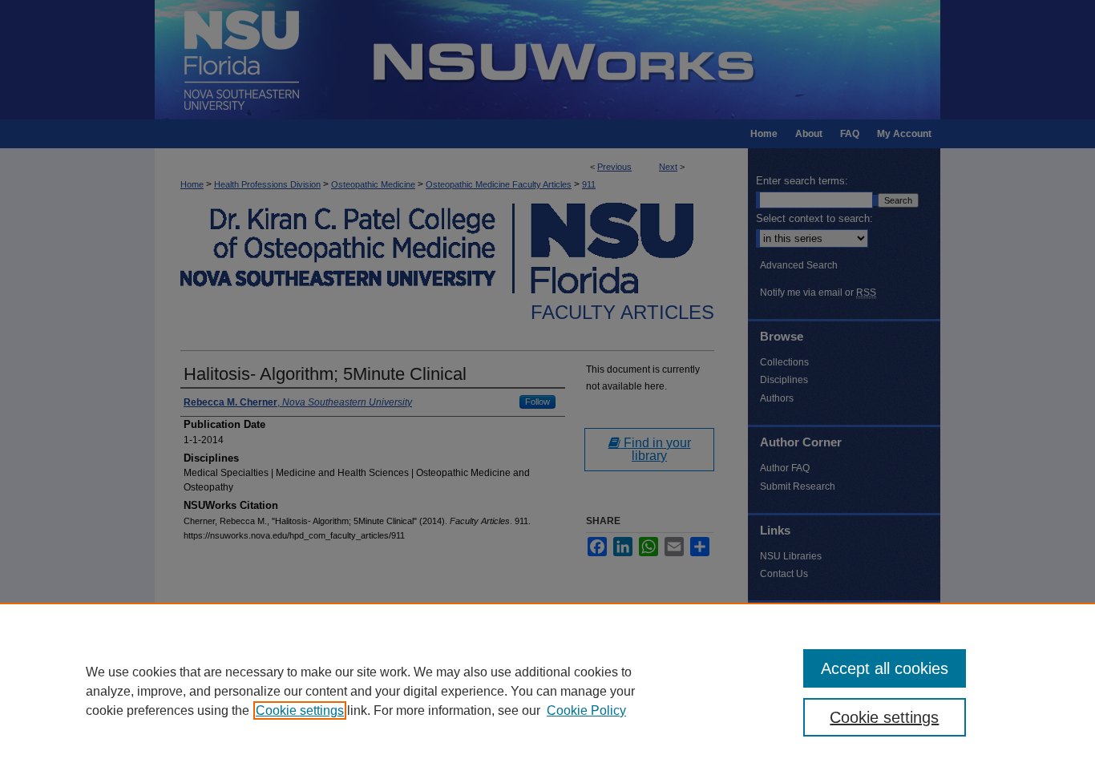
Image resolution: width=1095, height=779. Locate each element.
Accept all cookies (884, 668)
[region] (547, 691)
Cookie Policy (586, 710)
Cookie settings (300, 710)
